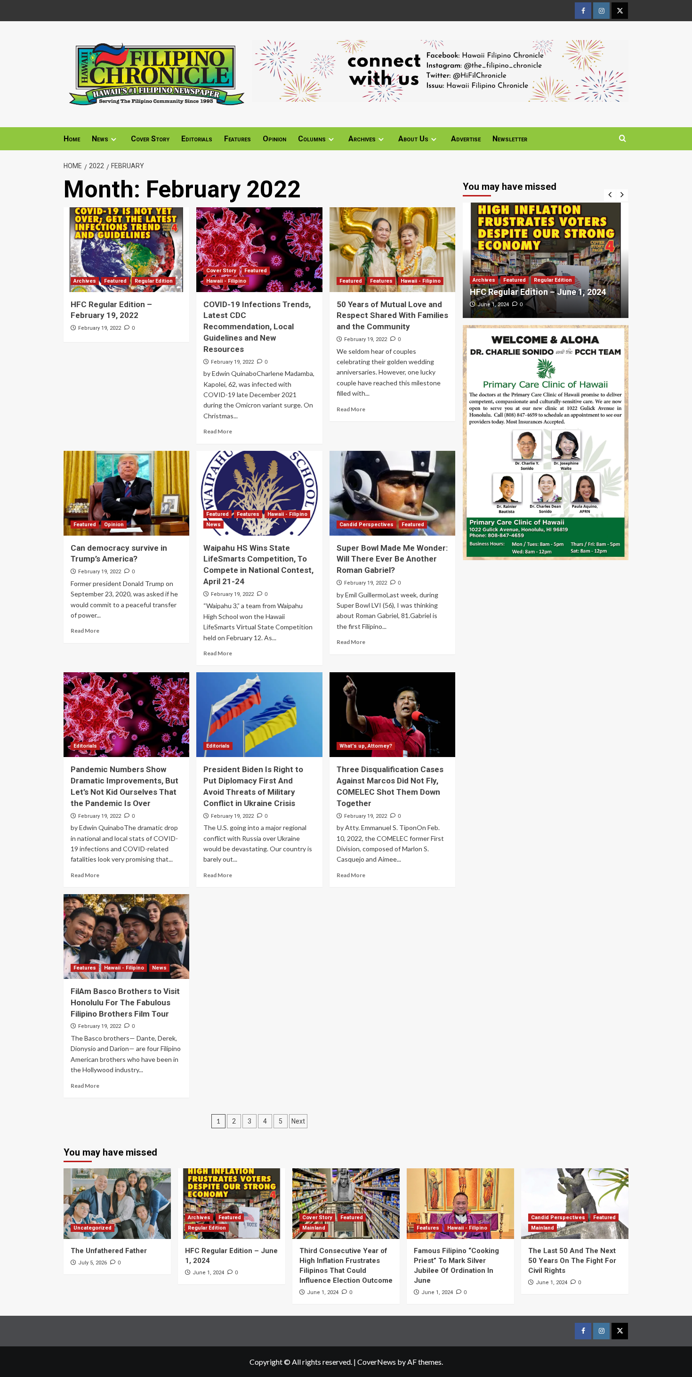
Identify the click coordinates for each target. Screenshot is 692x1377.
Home (72, 138)
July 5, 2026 (92, 1263)
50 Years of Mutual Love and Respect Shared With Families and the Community (392, 316)
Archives (362, 138)
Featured (115, 281)
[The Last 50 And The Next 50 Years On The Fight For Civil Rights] (574, 1203)
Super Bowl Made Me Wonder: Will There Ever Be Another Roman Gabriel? (392, 559)
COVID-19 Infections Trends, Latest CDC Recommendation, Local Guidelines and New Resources (257, 327)
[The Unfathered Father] (117, 1203)
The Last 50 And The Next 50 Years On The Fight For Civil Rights (572, 1261)
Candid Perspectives (366, 524)
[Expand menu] (113, 139)
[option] (546, 260)
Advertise (466, 138)
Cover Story (150, 138)
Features (237, 138)
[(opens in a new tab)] (126, 249)
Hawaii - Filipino (226, 281)
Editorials (196, 138)
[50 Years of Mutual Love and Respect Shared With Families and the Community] (392, 249)
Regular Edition (154, 281)
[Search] (622, 138)
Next (298, 1121)
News (100, 138)
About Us (413, 138)
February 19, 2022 (99, 328)
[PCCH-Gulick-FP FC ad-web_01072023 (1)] (546, 441)
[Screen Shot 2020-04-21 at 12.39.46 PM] (440, 69)
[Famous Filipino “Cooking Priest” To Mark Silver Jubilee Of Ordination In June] (460, 1203)
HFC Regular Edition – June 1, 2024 (538, 292)
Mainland (313, 1228)
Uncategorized (92, 1228)
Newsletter (509, 138)
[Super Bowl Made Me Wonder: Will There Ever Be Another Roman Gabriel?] (392, 493)
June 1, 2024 (493, 304)
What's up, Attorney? (365, 746)
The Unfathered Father (109, 1251)
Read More (217, 431)
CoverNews (376, 1361)
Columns (312, 138)
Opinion (274, 138)
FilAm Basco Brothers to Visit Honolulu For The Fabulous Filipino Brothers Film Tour (125, 1002)
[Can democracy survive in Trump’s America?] (126, 493)
